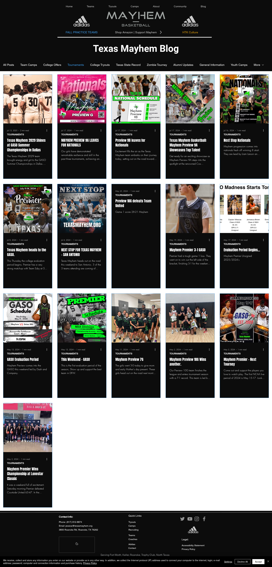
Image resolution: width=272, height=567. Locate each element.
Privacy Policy (90, 563)
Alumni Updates (183, 64)
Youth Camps (239, 64)
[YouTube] (190, 519)
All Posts (8, 64)
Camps (132, 526)
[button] (90, 6)
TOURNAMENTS (15, 134)
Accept (258, 561)
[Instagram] (197, 519)
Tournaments (76, 64)
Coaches (132, 539)
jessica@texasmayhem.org (78, 526)
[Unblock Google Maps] (77, 545)
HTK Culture (190, 32)
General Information (212, 64)
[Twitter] (182, 519)
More (257, 64)
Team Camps (28, 64)
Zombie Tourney (157, 64)
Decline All (242, 561)
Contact (132, 548)
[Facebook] (204, 519)
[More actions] (48, 130)
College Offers (52, 64)
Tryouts (132, 522)
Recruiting (133, 529)
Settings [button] (228, 561)
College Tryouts (100, 64)
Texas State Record (128, 64)
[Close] (268, 561)
